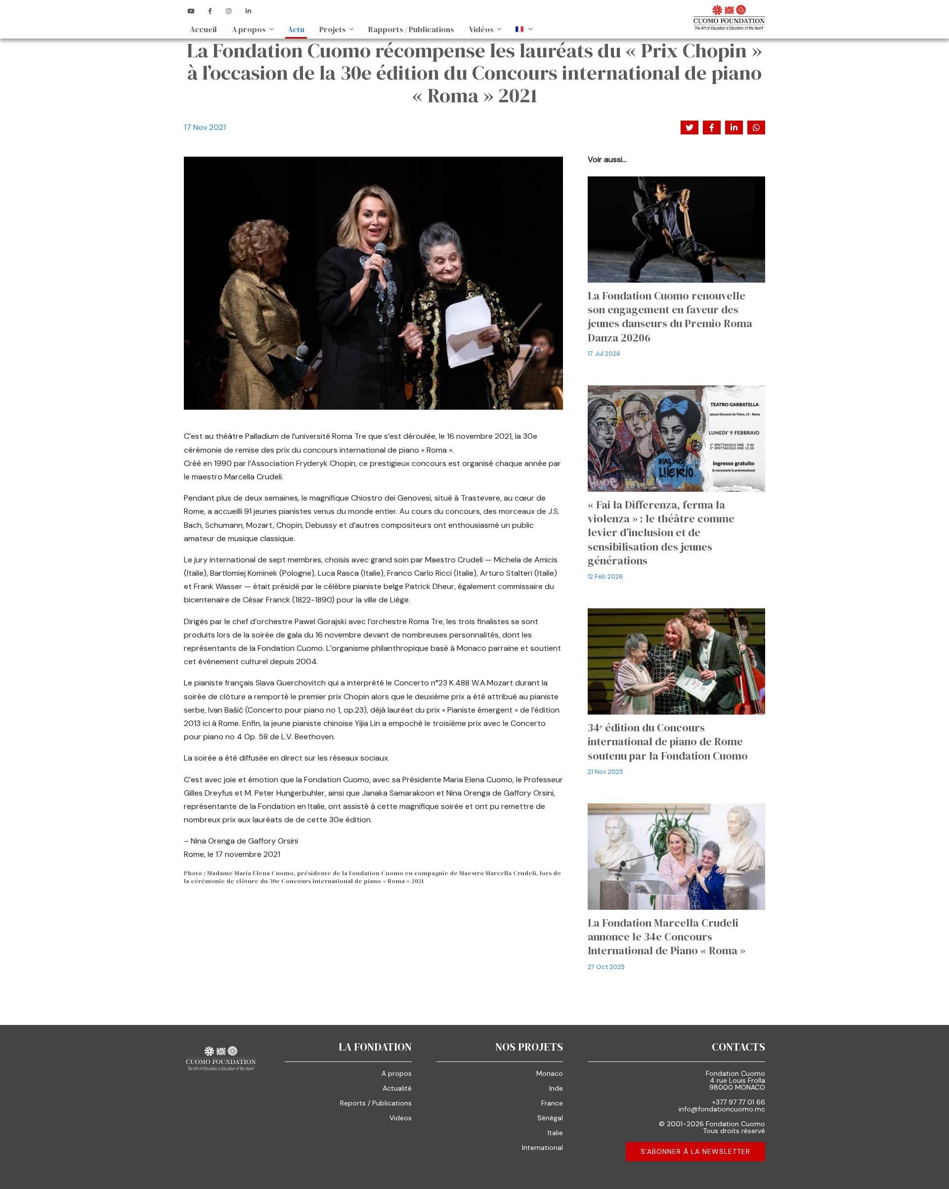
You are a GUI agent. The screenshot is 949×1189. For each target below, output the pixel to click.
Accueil (203, 29)
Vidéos (481, 29)
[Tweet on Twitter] (689, 127)
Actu (296, 29)
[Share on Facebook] (712, 127)
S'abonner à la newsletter (695, 1151)
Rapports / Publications (411, 29)
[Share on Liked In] (734, 127)
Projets (332, 29)
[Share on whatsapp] (756, 127)
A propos (249, 29)
